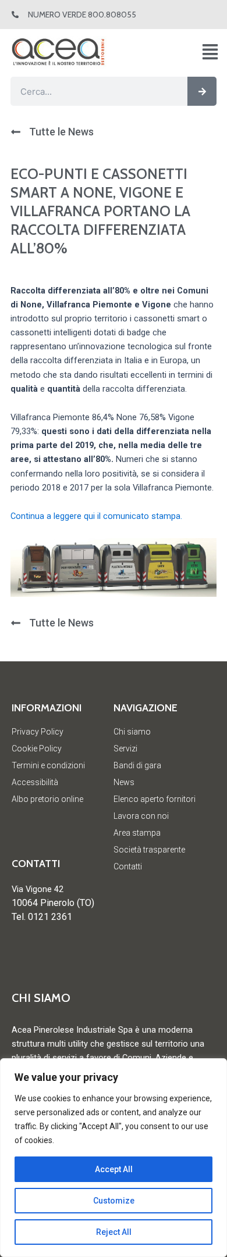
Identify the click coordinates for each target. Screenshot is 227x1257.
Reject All (114, 1232)
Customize (113, 1200)
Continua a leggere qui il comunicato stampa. (96, 516)
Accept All (114, 1169)
